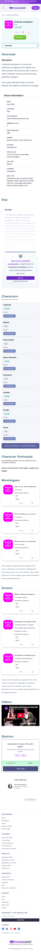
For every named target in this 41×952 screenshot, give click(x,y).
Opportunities (6, 877)
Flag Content (31, 799)
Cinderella (18, 490)
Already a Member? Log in (20, 281)
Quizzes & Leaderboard (9, 888)
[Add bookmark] (32, 503)
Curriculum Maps (7, 837)
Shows (3, 15)
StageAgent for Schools (9, 863)
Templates (5, 882)
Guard (24, 631)
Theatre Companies (8, 879)
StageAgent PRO (7, 857)
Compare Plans (6, 865)
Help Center (5, 905)
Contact (4, 907)
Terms (12, 933)
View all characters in (20, 446)
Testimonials (5, 868)
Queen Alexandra (29, 628)
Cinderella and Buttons (21, 493)
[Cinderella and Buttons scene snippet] (8, 602)
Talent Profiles (6, 829)
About (3, 896)
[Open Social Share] (28, 32)
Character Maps (7, 826)
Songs (4, 823)
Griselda (30, 625)
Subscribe (20, 920)
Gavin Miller (18, 27)
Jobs (3, 899)
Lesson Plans (6, 840)
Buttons (24, 597)
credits (4, 471)
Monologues (5, 820)
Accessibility (5, 933)
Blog (3, 885)
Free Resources (7, 846)
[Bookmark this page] (23, 32)
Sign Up (20, 278)
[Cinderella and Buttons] (8, 494)
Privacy (17, 933)
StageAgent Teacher (8, 860)
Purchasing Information (9, 848)
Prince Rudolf (19, 544)
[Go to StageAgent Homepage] (20, 941)
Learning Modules (7, 843)
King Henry (17, 631)
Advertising (5, 902)
